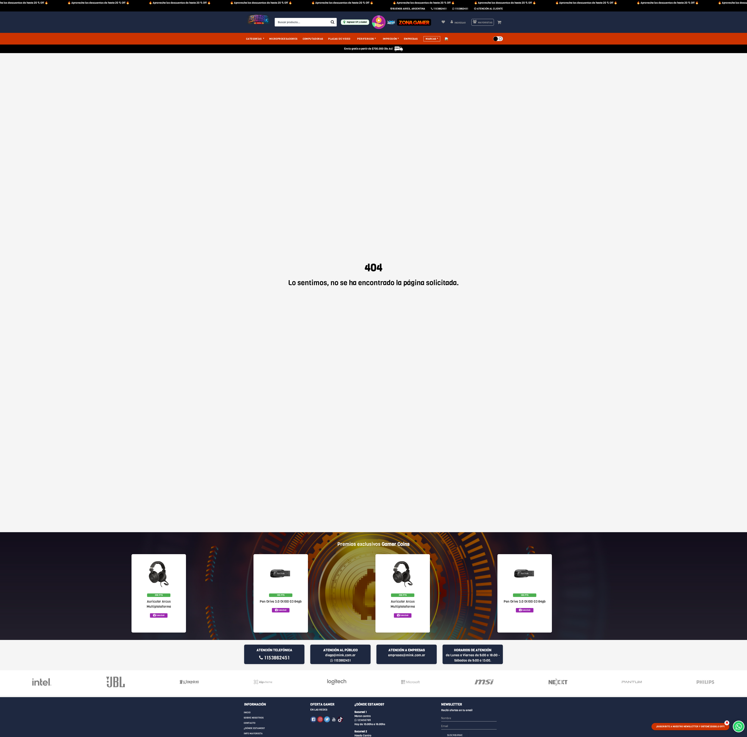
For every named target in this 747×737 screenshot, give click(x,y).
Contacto (249, 723)
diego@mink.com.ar (340, 655)
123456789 (364, 720)
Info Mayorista (253, 733)
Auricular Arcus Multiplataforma (159, 604)
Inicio (247, 712)
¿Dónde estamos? (254, 728)
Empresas (411, 38)
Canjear (160, 615)
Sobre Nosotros (254, 717)
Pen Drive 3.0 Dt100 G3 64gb (281, 601)
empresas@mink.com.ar (406, 655)
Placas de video (339, 38)
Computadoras (313, 38)
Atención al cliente (489, 8)
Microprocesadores (283, 38)
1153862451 (440, 8)
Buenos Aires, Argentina (408, 8)
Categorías (254, 38)
